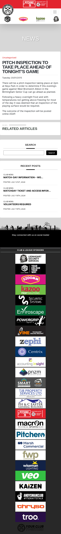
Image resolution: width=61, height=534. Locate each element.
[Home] (7, 10)
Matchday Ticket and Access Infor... (27, 190)
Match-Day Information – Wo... (23, 177)
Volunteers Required (17, 204)
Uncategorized (9, 57)
